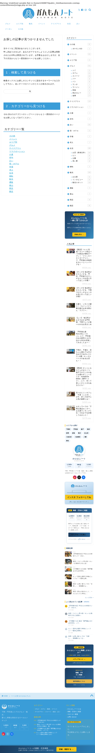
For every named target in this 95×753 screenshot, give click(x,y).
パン (81, 81)
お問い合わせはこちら (79, 662)
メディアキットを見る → (79, 535)
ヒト (81, 155)
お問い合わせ (82, 539)
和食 (81, 90)
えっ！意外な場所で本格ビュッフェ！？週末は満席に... (79, 629)
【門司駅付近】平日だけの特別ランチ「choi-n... (80, 607)
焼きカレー (81, 93)
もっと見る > (89, 597)
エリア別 (19, 24)
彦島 (73, 433)
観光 (30, 24)
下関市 (68, 429)
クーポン (8, 29)
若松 (67, 440)
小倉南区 (78, 437)
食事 (81, 96)
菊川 (79, 433)
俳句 (11, 158)
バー (81, 79)
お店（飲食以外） (81, 152)
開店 (11, 192)
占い (78, 24)
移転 (11, 176)
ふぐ (81, 70)
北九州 (86, 433)
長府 (88, 429)
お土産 (81, 177)
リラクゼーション (17, 151)
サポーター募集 (72, 714)
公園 (81, 158)
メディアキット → (79, 659)
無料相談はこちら (79, 681)
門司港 (76, 429)
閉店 (11, 188)
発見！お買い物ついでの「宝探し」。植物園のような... (78, 637)
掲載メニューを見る (79, 684)
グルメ (7, 24)
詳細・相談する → (66, 749)
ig (74, 477)
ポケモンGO (81, 49)
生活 (69, 24)
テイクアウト (56, 24)
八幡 (85, 437)
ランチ (81, 84)
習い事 (81, 161)
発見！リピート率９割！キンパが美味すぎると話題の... (80, 614)
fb (83, 477)
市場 (11, 167)
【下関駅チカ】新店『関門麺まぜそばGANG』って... (80, 622)
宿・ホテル (14, 164)
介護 (11, 155)
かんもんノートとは (73, 709)
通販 (11, 182)
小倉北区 (69, 437)
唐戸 (82, 429)
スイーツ (81, 76)
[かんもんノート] (47, 18)
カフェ (81, 73)
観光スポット (81, 182)
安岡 (67, 433)
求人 (11, 170)
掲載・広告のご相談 (73, 711)
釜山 (11, 185)
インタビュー (81, 179)
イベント (41, 24)
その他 (20, 29)
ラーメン (81, 87)
